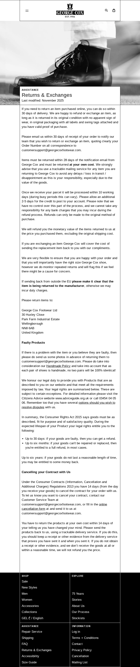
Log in (76, 631)
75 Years (78, 593)
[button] (27, 10)
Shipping (28, 638)
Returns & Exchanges (37, 650)
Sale (25, 581)
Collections (29, 612)
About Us (78, 606)
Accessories (30, 606)
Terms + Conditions (85, 638)
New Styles (29, 587)
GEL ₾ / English (32, 618)
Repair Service (32, 631)
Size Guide (29, 662)
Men (25, 593)
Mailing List (80, 662)
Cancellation (80, 656)
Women (27, 599)
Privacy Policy (82, 650)
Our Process (80, 612)
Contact (77, 644)
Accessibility (30, 656)
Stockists (78, 618)
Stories (77, 599)
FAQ (25, 644)
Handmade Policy (58, 366)
